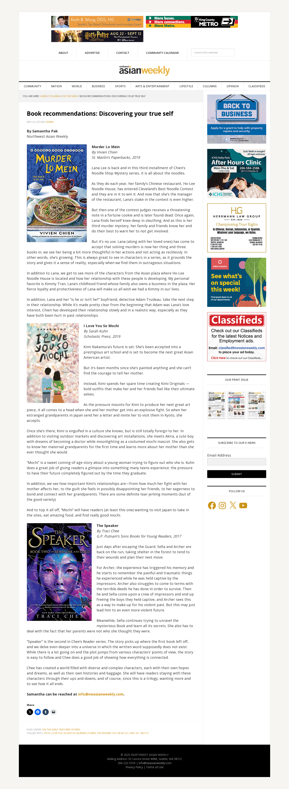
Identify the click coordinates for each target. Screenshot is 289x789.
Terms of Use (155, 767)
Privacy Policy (134, 767)
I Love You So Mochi (63, 733)
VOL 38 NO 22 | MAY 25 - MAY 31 (130, 733)
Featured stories (69, 729)
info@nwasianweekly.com (100, 694)
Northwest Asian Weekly (144, 71)
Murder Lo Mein (86, 733)
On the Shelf (50, 729)
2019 (46, 733)
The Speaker (104, 733)
